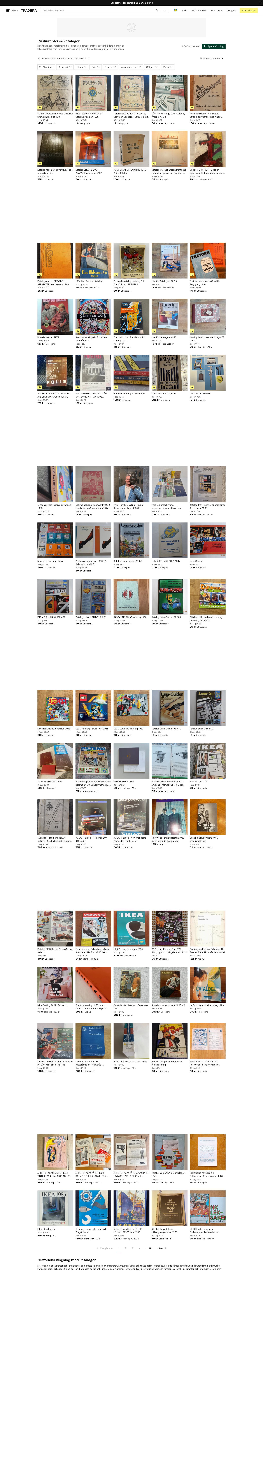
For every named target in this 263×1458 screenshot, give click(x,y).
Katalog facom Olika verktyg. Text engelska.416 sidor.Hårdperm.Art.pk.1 (54, 171)
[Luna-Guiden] (208, 540)
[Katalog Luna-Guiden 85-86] (131, 540)
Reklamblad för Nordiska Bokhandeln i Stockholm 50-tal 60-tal (207, 1175)
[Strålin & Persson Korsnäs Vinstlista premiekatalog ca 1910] (55, 93)
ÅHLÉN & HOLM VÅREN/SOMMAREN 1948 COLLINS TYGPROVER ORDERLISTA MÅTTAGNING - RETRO (131, 1175)
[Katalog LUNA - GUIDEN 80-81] (93, 597)
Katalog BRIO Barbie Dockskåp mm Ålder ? (54, 951)
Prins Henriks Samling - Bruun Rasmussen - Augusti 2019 (128, 506)
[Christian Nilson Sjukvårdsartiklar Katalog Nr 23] (131, 317)
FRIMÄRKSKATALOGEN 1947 (166, 561)
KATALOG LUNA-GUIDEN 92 (51, 617)
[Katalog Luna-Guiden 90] (208, 708)
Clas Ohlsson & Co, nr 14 (164, 393)
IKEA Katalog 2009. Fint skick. (52, 1005)
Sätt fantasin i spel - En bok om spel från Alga (91, 339)
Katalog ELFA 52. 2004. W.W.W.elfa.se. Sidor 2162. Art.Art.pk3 (88, 171)
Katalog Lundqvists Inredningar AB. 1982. (207, 339)
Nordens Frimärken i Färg (50, 561)
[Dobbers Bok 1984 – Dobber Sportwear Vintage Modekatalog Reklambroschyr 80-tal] (208, 149)
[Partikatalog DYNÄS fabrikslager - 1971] (170, 1152)
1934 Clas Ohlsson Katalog (89, 281)
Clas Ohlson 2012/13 (200, 393)
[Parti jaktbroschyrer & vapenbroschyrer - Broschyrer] (170, 484)
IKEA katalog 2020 (199, 781)
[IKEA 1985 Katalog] (55, 1208)
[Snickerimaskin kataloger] (55, 761)
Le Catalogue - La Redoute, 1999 (207, 1005)
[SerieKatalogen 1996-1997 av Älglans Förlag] (170, 1041)
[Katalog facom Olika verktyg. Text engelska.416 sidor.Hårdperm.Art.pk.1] (55, 149)
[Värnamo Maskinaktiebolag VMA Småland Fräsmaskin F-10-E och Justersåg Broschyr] (170, 761)
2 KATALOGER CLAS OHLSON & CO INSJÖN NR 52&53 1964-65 (55, 1063)
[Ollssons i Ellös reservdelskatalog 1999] (55, 484)
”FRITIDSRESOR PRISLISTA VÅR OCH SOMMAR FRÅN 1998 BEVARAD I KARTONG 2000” (91, 395)
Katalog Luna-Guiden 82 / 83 (166, 617)
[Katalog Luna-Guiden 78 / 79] (170, 708)
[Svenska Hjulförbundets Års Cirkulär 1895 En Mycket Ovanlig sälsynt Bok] (55, 817)
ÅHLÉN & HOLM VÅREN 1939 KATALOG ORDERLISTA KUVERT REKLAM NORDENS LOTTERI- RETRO (91, 1175)
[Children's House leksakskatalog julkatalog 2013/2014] (208, 597)
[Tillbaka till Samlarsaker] (38, 58)
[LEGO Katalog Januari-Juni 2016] (93, 708)
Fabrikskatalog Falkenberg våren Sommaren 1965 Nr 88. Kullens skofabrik (92, 951)
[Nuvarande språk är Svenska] (176, 10)
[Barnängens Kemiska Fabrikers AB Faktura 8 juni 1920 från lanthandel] (208, 928)
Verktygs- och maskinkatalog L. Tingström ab (91, 1231)
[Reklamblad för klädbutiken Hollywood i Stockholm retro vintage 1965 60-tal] (208, 1041)
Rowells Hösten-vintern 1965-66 (168, 1005)
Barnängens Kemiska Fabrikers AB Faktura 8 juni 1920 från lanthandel (207, 951)
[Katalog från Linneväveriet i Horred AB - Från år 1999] (208, 484)
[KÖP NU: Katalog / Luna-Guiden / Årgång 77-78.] (170, 93)
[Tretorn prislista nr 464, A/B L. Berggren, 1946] (208, 261)
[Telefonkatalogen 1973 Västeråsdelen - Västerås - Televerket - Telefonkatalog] (93, 1041)
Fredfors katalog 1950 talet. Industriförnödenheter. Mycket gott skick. (91, 1007)
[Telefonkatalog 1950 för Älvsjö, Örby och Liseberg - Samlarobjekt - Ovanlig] (131, 93)
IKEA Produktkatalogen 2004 (128, 949)
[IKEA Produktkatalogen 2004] (131, 928)
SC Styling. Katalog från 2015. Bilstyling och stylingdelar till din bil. (170, 951)
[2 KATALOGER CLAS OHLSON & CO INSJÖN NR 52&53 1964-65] (55, 1041)
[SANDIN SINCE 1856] (131, 761)
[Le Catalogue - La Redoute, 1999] (208, 985)
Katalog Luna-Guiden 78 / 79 (166, 728)
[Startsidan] (29, 10)
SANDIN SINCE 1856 (124, 781)
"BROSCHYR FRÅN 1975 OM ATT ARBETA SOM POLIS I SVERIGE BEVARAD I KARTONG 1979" (54, 395)
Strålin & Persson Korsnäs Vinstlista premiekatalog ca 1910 (55, 115)
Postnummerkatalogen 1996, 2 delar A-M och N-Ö (91, 563)
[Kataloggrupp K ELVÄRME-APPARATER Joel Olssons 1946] (55, 261)
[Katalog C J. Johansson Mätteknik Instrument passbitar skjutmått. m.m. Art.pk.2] (170, 149)
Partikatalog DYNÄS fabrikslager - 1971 (169, 1174)
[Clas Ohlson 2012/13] (208, 373)
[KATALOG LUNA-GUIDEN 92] (55, 597)
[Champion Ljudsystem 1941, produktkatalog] (208, 817)
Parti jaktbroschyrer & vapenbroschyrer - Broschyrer (167, 506)
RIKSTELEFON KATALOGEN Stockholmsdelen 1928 (89, 115)
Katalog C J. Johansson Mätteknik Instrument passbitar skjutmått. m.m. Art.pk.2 (169, 171)
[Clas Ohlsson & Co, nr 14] (170, 373)
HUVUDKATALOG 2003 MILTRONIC (131, 1061)
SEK (184, 10)
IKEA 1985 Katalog (46, 1229)
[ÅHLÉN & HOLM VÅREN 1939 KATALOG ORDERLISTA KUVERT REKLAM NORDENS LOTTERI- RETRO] (93, 1152)
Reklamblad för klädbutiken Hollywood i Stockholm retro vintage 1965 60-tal (204, 1063)
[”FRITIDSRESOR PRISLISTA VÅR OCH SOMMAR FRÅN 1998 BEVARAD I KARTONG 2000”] (93, 373)
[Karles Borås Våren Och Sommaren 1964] (131, 985)
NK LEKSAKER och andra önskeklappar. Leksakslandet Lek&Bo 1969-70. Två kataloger (206, 1231)
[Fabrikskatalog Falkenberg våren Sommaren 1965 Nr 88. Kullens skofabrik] (93, 928)
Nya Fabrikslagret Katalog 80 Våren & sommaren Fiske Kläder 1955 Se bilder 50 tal (205, 115)
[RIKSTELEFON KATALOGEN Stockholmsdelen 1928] (93, 93)
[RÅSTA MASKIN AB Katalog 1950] (131, 597)
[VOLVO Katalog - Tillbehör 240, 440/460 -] (93, 817)
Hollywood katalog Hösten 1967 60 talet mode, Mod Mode (168, 839)
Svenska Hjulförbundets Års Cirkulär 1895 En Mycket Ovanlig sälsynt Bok (53, 839)
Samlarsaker (48, 58)
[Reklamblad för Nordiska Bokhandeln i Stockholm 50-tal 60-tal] (208, 1152)
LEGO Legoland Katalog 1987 (129, 728)
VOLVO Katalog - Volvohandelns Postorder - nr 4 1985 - (130, 839)
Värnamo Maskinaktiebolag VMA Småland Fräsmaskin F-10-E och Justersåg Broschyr (168, 783)
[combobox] (100, 10)
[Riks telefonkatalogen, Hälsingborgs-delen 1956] (170, 1208)
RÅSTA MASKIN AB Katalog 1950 (130, 617)
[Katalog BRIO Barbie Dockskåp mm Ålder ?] (55, 928)
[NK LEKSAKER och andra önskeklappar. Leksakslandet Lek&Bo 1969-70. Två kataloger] (208, 1208)
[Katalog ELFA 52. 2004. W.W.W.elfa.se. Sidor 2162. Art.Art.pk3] (93, 149)
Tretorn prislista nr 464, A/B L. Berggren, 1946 (205, 283)
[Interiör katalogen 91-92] (170, 317)
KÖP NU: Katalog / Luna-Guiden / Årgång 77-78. (168, 115)
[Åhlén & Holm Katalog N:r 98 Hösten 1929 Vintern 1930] (131, 1208)
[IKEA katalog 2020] (208, 761)
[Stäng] (260, 3)
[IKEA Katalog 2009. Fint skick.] (55, 985)
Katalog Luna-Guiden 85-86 (128, 561)
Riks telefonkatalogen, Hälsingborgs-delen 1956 (164, 1231)
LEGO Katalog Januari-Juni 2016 (91, 728)
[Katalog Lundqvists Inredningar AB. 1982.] (208, 317)
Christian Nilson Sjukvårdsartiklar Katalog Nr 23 (130, 339)
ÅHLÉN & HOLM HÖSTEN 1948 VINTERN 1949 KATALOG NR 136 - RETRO (54, 1175)
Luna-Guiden (196, 561)
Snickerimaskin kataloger (49, 781)
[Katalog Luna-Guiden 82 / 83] (170, 597)
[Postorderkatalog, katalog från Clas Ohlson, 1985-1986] (131, 261)
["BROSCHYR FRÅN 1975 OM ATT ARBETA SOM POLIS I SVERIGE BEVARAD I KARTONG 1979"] (55, 373)
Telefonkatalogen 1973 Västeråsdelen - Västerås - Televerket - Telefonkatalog (90, 1063)
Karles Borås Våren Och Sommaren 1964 (131, 1007)
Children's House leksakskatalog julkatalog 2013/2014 (206, 619)
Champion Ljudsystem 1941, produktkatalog (204, 839)
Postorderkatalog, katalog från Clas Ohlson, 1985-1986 (129, 283)
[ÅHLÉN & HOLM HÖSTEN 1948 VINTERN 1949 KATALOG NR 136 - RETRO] (55, 1152)
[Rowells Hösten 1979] (55, 317)
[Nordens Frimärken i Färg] (55, 540)
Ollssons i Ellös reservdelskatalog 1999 (54, 506)
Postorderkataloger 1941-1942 (129, 393)
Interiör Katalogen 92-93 (164, 281)
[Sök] (156, 10)
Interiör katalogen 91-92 (164, 337)
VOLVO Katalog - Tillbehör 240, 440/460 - (91, 839)
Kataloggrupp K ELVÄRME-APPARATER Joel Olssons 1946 (53, 283)
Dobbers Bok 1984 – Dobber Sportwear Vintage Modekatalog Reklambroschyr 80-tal (206, 171)
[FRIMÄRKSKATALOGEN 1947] (170, 540)
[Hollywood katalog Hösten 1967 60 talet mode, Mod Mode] (170, 817)
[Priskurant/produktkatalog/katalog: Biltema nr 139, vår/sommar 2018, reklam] (93, 761)
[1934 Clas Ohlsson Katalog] (93, 261)
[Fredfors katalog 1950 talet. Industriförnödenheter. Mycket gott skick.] (93, 985)
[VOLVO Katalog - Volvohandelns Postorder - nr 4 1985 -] (131, 817)
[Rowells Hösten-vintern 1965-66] (170, 985)
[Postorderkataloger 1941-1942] (131, 373)
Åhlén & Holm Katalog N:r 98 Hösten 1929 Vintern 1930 (128, 1231)
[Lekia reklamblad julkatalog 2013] (55, 708)
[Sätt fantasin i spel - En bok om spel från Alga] (93, 317)
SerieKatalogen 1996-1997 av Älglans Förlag (167, 1063)
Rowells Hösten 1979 (48, 337)
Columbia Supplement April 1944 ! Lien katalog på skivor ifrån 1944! (92, 506)
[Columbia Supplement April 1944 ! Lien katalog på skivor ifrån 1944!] (93, 484)
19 (150, 1248)
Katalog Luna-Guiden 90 (202, 728)
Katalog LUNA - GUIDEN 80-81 (90, 617)
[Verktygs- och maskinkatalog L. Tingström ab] (93, 1208)
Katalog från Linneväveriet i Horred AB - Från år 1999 (208, 506)
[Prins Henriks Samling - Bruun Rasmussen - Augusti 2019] (131, 484)
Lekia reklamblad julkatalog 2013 (53, 728)
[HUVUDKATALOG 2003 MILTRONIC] (131, 1041)
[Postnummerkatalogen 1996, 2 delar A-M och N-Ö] (93, 540)
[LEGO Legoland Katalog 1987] (131, 708)
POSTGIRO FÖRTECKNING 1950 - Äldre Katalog (131, 171)
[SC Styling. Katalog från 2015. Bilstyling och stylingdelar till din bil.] (170, 928)
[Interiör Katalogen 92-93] (170, 261)
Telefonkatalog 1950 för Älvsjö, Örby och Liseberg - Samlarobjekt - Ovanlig (131, 115)
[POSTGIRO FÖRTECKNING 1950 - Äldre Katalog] (131, 149)
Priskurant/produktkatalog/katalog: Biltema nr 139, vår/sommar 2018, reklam (93, 783)
